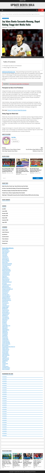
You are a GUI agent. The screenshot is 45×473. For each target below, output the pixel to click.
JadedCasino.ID (5, 277)
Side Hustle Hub (5, 359)
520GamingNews (5, 329)
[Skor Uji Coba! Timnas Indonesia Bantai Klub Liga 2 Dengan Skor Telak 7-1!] (36, 163)
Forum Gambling (5, 260)
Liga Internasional (5, 236)
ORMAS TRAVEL (5, 348)
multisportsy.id (5, 350)
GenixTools (4, 321)
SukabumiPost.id (5, 349)
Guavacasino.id (5, 291)
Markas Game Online (6, 270)
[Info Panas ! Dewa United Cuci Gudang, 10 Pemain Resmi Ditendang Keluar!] (17, 456)
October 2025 (4, 217)
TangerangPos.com (6, 325)
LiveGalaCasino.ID (6, 272)
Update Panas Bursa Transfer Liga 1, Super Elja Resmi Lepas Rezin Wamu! (15, 186)
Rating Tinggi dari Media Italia (10, 67)
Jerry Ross (5, 27)
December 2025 (5, 213)
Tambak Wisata (5, 353)
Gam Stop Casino (5, 294)
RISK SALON (4, 356)
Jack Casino (4, 283)
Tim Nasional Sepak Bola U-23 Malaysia (19, 84)
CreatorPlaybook (5, 305)
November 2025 (5, 215)
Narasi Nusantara (5, 250)
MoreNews (27, 471)
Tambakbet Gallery (6, 367)
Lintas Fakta (4, 255)
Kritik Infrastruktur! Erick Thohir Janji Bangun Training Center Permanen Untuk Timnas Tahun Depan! (22, 171)
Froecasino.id (5, 293)
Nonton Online (5, 352)
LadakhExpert (5, 360)
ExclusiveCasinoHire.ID (7, 281)
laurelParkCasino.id (6, 269)
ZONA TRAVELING (5, 355)
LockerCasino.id (5, 267)
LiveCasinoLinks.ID (6, 274)
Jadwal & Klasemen (5, 232)
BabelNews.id (5, 315)
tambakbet (4, 376)
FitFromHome (5, 336)
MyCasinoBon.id (5, 259)
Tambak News (5, 363)
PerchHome (4, 324)
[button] (2, 10)
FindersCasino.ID (5, 280)
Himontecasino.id (5, 290)
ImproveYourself (5, 318)
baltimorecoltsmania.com (8, 71)
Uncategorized (4, 243)
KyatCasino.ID (5, 301)
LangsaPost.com (5, 357)
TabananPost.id (5, 314)
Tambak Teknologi (6, 342)
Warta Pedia (4, 253)
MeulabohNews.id (6, 312)
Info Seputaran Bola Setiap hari (8, 346)
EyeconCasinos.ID (5, 279)
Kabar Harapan (5, 252)
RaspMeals (4, 322)
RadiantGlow (4, 319)
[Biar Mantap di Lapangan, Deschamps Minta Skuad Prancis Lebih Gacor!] (27, 456)
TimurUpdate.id (5, 317)
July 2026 (4, 209)
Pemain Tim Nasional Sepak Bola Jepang (17, 110)
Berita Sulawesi (5, 345)
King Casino (4, 276)
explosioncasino (5, 286)
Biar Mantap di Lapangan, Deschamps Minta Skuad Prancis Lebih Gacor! (14, 190)
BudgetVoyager (5, 307)
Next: (34, 149)
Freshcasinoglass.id (6, 295)
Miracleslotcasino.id (6, 287)
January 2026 (4, 211)
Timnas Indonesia (5, 18)
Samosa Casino (5, 311)
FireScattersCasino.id (6, 265)
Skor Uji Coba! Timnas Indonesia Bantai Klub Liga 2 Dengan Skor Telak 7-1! (35, 170)
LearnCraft (4, 304)
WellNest (4, 362)
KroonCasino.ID (5, 303)
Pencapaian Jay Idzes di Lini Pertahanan (12, 65)
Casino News (4, 266)
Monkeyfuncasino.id (6, 298)
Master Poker (5, 262)
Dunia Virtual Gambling (7, 263)
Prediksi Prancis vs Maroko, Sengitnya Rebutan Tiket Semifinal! (13, 192)
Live (42, 10)
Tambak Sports (5, 366)
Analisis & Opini (5, 230)
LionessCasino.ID (5, 273)
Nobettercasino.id (6, 297)
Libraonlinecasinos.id (6, 300)
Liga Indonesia (4, 234)
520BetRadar (5, 331)
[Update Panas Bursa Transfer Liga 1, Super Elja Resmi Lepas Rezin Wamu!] (7, 456)
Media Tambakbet (6, 369)
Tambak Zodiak (5, 339)
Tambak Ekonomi (5, 341)
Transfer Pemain (5, 241)
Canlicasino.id (5, 256)
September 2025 (5, 220)
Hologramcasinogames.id (7, 288)
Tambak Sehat (5, 338)
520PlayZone (4, 328)
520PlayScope (5, 332)
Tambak (3, 364)
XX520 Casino (5, 326)
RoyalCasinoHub (5, 310)
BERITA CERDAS (5, 249)
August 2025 (4, 222)
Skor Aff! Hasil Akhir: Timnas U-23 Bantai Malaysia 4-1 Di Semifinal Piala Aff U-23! (8, 170)
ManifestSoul (5, 308)
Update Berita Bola (22, 5)
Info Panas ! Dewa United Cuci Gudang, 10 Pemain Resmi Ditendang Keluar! (15, 188)
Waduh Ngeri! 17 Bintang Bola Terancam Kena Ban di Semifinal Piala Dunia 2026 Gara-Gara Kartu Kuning (20, 195)
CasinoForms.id (5, 257)
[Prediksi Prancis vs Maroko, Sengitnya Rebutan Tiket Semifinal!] (38, 456)
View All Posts (15, 141)
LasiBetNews (4, 335)
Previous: (11, 149)
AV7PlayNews (5, 333)
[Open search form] (36, 10)
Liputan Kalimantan (6, 343)
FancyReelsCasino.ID (6, 284)
